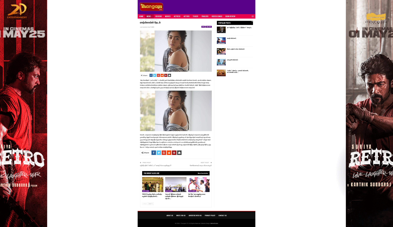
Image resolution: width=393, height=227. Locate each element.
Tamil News (208, 27)
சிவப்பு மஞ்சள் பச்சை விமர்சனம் (235, 49)
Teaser (195, 16)
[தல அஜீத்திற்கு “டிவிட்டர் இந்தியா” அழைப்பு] (221, 30)
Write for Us (180, 215)
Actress (177, 16)
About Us (170, 215)
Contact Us (223, 215)
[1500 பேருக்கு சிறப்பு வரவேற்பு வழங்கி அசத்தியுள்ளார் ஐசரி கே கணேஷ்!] (152, 184)
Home (141, 16)
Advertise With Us (195, 215)
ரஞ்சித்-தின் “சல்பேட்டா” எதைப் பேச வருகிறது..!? (155, 165)
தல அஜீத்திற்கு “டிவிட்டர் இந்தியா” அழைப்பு (239, 27)
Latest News (146, 191)
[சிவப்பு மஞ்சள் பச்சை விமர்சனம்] (221, 51)
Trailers (204, 16)
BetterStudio (214, 223)
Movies (168, 16)
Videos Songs (217, 16)
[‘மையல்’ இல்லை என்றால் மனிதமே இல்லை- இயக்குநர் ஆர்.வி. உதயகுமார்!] (175, 184)
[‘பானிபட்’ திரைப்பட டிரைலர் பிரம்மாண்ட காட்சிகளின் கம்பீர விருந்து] (221, 73)
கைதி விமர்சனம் (231, 38)
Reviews (158, 16)
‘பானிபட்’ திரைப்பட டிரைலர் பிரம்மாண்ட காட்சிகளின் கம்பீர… (238, 71)
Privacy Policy (210, 215)
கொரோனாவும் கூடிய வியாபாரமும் (201, 165)
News (149, 16)
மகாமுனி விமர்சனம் (232, 60)
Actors (186, 16)
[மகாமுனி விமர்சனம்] (221, 62)
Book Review (230, 16)
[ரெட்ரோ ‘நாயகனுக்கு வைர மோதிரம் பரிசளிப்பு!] (199, 184)
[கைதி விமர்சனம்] (221, 40)
